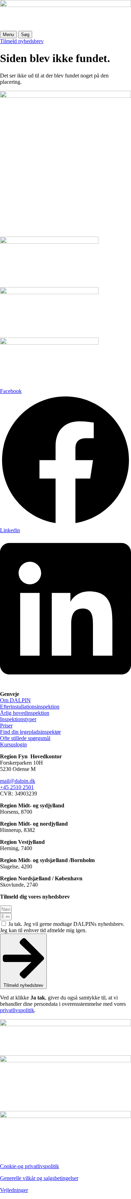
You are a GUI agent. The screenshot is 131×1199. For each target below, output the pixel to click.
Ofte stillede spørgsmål (25, 738)
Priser (6, 726)
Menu (8, 34)
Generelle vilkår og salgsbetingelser (39, 1178)
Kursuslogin (13, 744)
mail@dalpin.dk (17, 781)
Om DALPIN (15, 700)
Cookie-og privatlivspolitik (29, 1166)
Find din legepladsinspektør (30, 732)
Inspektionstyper (18, 719)
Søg (25, 34)
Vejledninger (14, 1190)
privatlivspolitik (17, 1010)
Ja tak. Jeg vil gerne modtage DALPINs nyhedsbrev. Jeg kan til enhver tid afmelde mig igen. (62, 927)
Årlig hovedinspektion (24, 713)
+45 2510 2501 (17, 787)
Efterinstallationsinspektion (29, 707)
